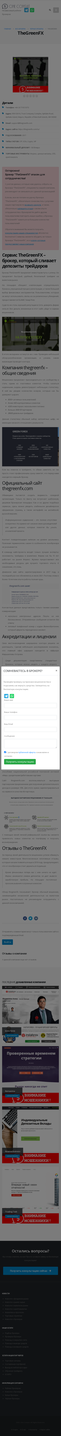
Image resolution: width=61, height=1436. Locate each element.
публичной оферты (27, 752)
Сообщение (9, 736)
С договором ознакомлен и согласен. (26, 754)
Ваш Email (8, 724)
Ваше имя (8, 700)
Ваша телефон (10, 712)
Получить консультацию (20, 761)
